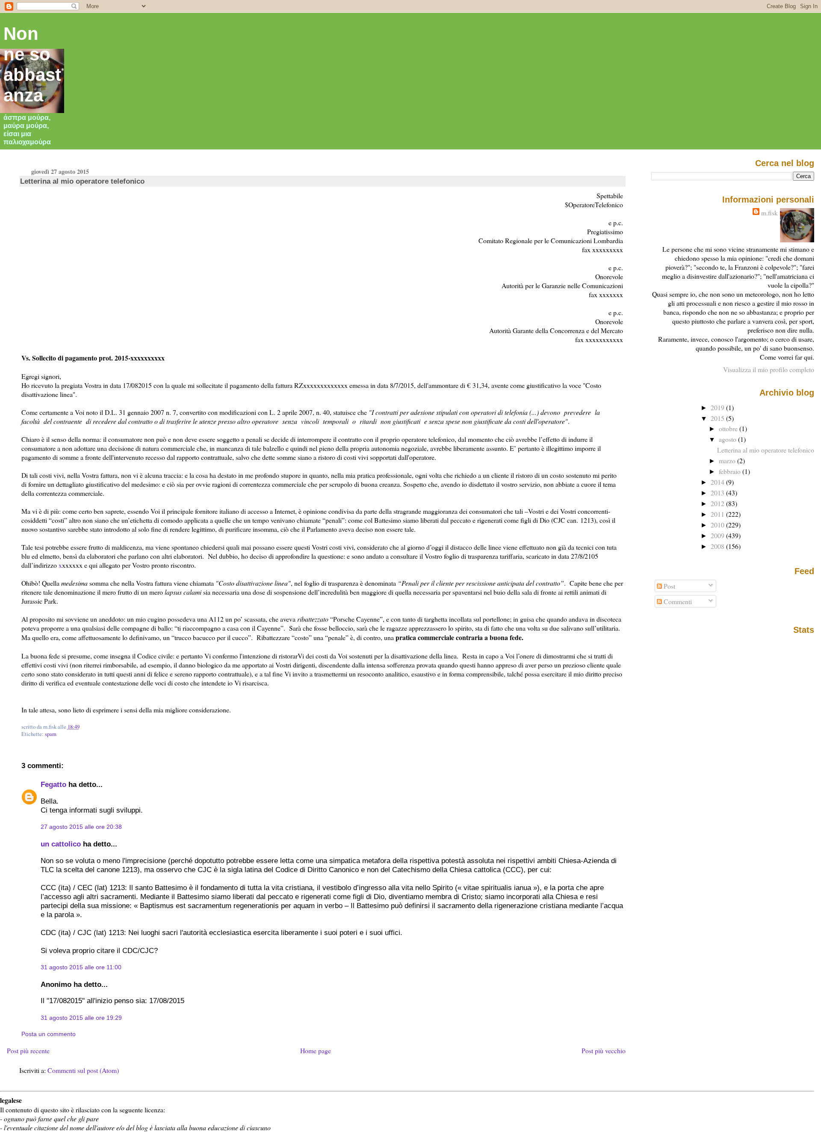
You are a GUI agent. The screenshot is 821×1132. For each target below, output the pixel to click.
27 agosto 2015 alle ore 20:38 (81, 826)
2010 (718, 524)
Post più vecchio (604, 1050)
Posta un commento (48, 1034)
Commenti (677, 601)
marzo (728, 460)
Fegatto (53, 784)
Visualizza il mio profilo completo (768, 369)
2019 (718, 407)
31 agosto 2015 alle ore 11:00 (81, 967)
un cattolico (61, 844)
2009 (718, 535)
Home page (315, 1050)
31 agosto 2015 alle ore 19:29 (81, 1017)
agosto (728, 439)
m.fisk (769, 212)
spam (50, 734)
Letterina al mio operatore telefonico (82, 181)
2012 (718, 503)
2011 (718, 513)
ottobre (729, 428)
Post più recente (28, 1050)
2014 (718, 481)
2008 (718, 546)
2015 (718, 418)
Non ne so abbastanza (32, 64)
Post (668, 585)
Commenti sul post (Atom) (83, 1070)
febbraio (730, 471)
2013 (718, 492)
